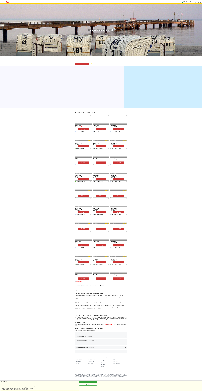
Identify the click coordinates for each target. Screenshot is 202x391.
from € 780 (83, 278)
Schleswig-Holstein (12, 56)
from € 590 (101, 212)
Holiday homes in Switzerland (105, 376)
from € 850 (83, 228)
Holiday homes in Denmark (79, 374)
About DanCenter (115, 361)
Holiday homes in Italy (109, 375)
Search (192, 1)
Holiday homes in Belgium (118, 374)
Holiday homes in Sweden (95, 374)
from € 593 (119, 245)
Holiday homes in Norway (103, 374)
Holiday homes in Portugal (81, 376)
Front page (5, 56)
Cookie (102, 362)
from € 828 (119, 129)
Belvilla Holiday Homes (91, 365)
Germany (9, 56)
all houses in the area (79, 281)
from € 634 (101, 195)
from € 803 (119, 228)
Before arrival (103, 364)
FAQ (114, 359)
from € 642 (83, 129)
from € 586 (119, 278)
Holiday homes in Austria (110, 374)
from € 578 (119, 162)
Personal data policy (104, 360)
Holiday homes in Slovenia (89, 376)
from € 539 (83, 162)
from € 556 (101, 129)
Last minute (77, 363)
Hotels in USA (122, 376)
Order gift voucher (78, 361)
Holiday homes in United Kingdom (115, 376)
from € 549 (101, 245)
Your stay (102, 366)
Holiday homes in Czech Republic (85, 375)
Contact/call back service (117, 357)
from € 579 (119, 212)
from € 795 (101, 179)
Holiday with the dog (91, 361)
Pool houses (90, 357)
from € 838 (101, 162)
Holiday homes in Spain (97, 376)
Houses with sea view (91, 359)
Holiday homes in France (94, 375)
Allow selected (88, 384)
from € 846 (119, 195)
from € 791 (101, 228)
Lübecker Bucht (17, 56)
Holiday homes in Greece (101, 375)
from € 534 (83, 245)
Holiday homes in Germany (87, 374)
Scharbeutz (105, 324)
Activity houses (90, 363)
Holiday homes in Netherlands (117, 375)
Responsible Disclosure (116, 363)
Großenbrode (110, 324)
